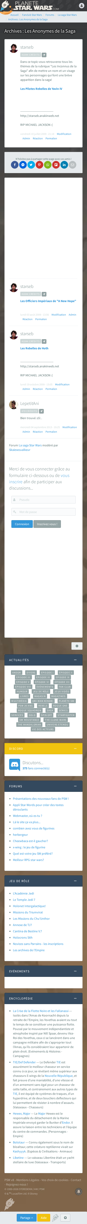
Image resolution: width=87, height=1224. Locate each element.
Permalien (51, 138)
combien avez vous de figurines (33, 828)
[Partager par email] (72, 165)
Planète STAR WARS (35, 5)
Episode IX (63, 677)
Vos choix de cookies (54, 1180)
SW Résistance (29, 719)
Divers (31, 672)
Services (17, 715)
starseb (26, 47)
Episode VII (62, 682)
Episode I (47, 672)
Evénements (45, 686)
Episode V (22, 682)
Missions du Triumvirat (28, 912)
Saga (50, 710)
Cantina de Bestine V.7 (27, 931)
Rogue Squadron (29, 710)
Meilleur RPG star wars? (28, 860)
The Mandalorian (29, 724)
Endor (66, 1122)
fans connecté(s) (36, 765)
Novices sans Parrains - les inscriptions (38, 944)
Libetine (18, 1158)
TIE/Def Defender (24, 1062)
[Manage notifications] (78, 1191)
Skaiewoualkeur (19, 450)
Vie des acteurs (43, 729)
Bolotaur (19, 1142)
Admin (26, 138)
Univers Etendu (57, 724)
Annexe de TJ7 (22, 925)
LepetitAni (29, 403)
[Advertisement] (43, 228)
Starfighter (66, 715)
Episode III (23, 677)
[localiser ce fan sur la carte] (44, 55)
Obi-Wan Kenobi (42, 700)
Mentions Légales (27, 1180)
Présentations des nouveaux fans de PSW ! (41, 799)
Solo (32, 715)
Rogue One (60, 705)
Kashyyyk (19, 1151)
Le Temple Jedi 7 (24, 900)
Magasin (40, 696)
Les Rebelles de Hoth (34, 348)
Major (42, 1113)
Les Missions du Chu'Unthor (31, 919)
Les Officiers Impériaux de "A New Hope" (48, 301)
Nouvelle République (59, 1076)
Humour (22, 691)
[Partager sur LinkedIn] (64, 165)
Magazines (58, 696)
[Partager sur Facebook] (15, 165)
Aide (44, 1218)
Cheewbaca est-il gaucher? (30, 841)
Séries (63, 710)
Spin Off (46, 715)
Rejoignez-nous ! (17, 1184)
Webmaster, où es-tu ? (27, 816)
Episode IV (43, 677)
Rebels (43, 705)
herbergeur (20, 835)
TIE (58, 1062)
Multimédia (19, 700)
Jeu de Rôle (41, 691)
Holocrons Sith (23, 937)
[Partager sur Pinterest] (39, 165)
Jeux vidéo (61, 691)
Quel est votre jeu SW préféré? (33, 853)
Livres (24, 696)
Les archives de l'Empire (29, 950)
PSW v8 (9, 1180)
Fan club (65, 686)
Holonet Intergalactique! (29, 906)
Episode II (65, 672)
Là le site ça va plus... (26, 822)
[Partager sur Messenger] (23, 165)
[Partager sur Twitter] (31, 165)
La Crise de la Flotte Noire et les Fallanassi (40, 1011)
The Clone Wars (55, 719)
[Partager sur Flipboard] (56, 165)
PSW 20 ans (25, 705)
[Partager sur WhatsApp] (48, 165)
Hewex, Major (21, 1113)
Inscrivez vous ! (47, 524)
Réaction (38, 138)
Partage (25, 1218)
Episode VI (42, 682)
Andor (16, 672)
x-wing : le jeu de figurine (29, 847)
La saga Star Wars (30, 445)
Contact (76, 1180)
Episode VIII (23, 686)
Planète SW (67, 700)
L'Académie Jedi (23, 893)
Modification (64, 133)
